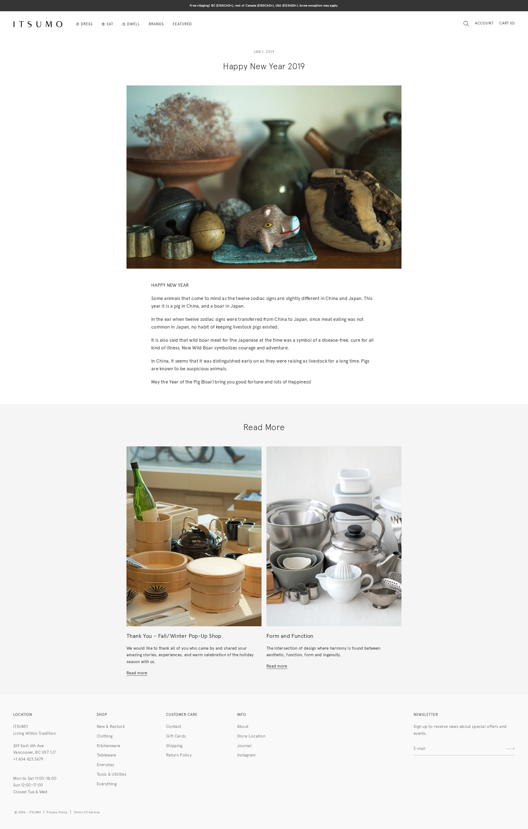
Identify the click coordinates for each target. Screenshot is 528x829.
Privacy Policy (57, 812)
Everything (107, 784)
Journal (244, 746)
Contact (173, 727)
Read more (137, 673)
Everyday (105, 765)
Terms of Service (87, 812)
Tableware (106, 755)
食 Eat (107, 24)
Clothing (104, 736)
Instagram (246, 755)
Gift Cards (176, 736)
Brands (156, 24)
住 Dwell (131, 24)
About (243, 727)
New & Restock (111, 727)
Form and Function (290, 636)
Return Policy (179, 755)
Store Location (251, 736)
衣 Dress (84, 24)
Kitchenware (108, 746)
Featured (182, 24)
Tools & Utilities (112, 774)
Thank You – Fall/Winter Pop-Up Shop (174, 636)
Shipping (174, 746)
